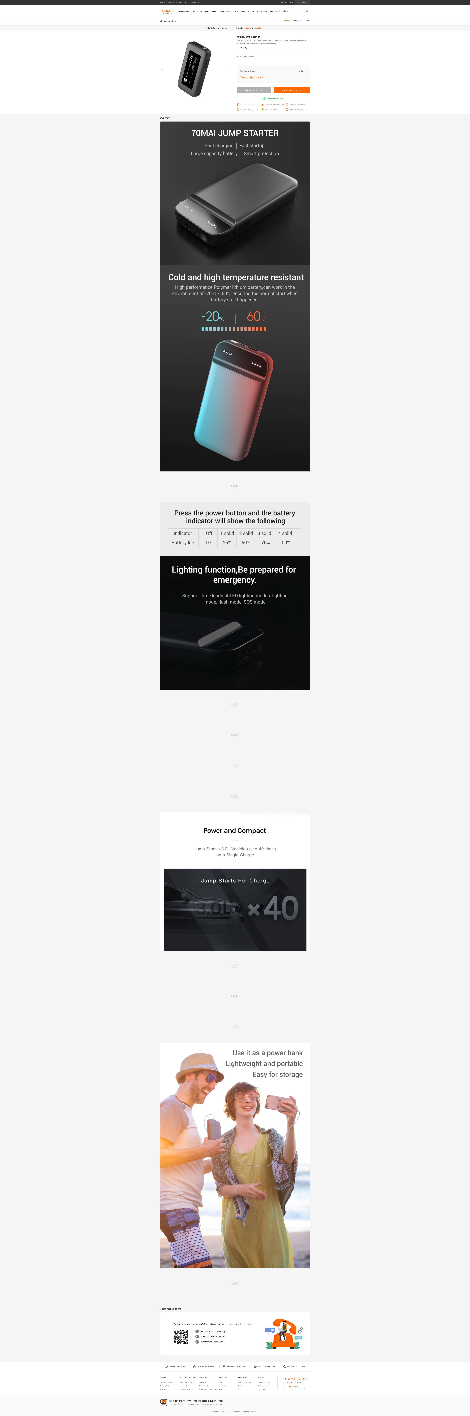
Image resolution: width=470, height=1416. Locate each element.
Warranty (163, 1389)
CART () (304, 2)
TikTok (240, 1389)
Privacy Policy (184, 1386)
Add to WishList (254, 90)
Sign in (283, 2)
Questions (297, 20)
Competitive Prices (176, 1366)
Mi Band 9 (202, 1382)
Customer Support (264, 1382)
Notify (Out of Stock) (291, 90)
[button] (226, 69)
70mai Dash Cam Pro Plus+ (208, 1389)
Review (307, 20)
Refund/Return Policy (187, 1382)
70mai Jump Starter (247, 71)
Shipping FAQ (164, 1386)
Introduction (223, 1386)
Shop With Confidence (206, 1366)
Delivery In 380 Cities (266, 1366)
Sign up (290, 2)
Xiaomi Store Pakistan (168, 2)
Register (258, 28)
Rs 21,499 (256, 77)
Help (220, 1389)
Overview (286, 20)
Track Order (184, 2)
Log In (248, 28)
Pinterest (241, 1386)
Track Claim (195, 2)
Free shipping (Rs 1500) (236, 1366)
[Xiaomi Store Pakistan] (167, 12)
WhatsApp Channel (244, 1382)
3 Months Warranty (296, 1366)
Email (220, 1382)
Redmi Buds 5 (203, 1386)
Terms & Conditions (186, 1389)
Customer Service (166, 1382)
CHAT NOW (295, 1386)
